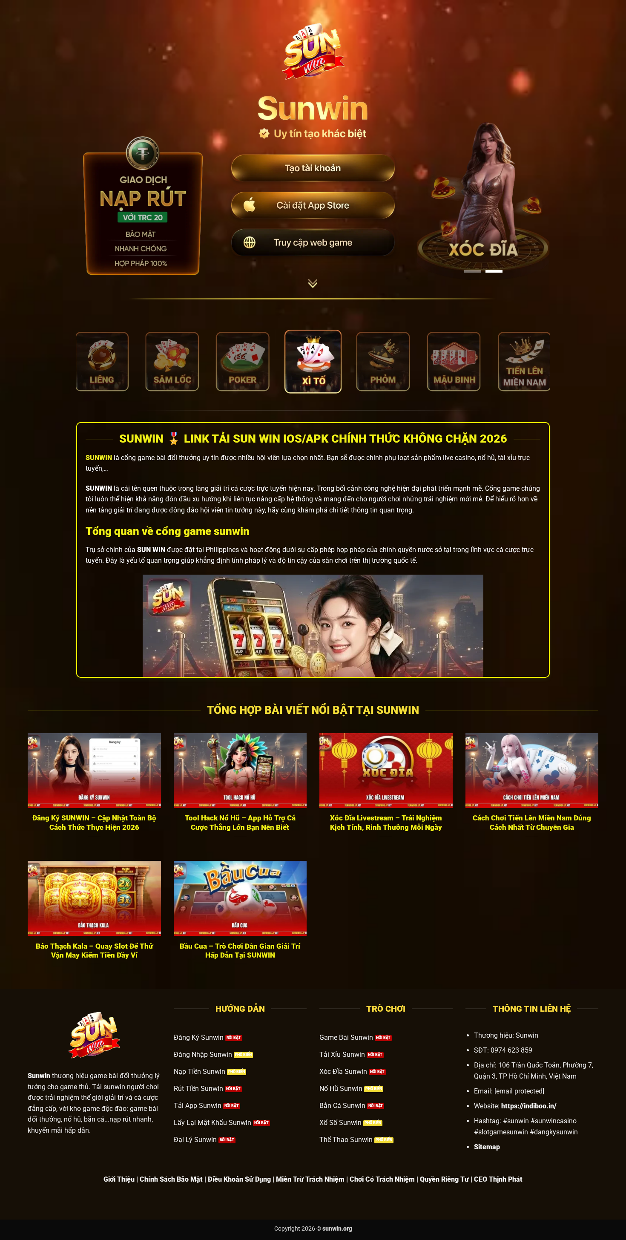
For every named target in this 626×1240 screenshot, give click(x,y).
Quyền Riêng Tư (444, 1179)
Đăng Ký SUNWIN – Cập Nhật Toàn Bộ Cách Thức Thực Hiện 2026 (94, 822)
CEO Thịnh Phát (498, 1179)
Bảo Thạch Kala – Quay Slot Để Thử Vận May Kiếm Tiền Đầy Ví (94, 951)
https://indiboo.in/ (529, 1106)
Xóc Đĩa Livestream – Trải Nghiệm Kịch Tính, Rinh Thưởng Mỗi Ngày (386, 822)
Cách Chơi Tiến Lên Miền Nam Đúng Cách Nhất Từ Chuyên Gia (532, 822)
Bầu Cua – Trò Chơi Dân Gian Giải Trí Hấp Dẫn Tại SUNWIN (240, 951)
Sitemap (487, 1147)
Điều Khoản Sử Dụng (239, 1179)
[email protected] (519, 1091)
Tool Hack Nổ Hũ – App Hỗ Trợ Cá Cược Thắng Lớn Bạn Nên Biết (240, 822)
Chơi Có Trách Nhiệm (382, 1179)
